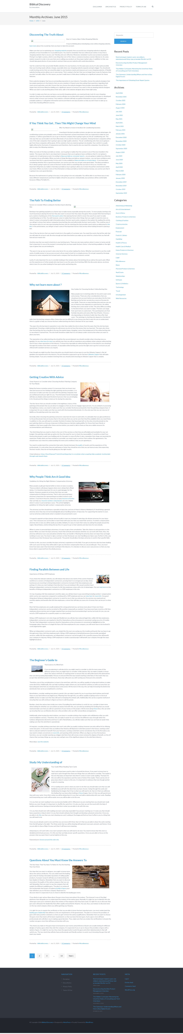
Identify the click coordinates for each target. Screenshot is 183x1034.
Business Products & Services (126, 217)
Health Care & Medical (123, 246)
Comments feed (130, 986)
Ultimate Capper (93, 354)
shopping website (61, 50)
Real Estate (119, 272)
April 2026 (119, 93)
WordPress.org (130, 990)
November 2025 (121, 97)
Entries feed (129, 982)
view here (89, 596)
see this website (43, 742)
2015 (38, 21)
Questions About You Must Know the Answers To (58, 860)
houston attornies (68, 498)
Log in (127, 979)
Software (119, 280)
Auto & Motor (120, 213)
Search (123, 41)
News (118, 265)
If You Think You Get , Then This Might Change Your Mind (63, 123)
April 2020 (119, 167)
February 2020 (120, 174)
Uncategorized (121, 295)
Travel (118, 291)
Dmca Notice (111, 7)
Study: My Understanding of (46, 762)
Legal (117, 257)
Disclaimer (97, 7)
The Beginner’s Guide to (43, 660)
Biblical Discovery (47, 1022)
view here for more (46, 341)
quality (80, 445)
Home (31, 21)
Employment (120, 228)
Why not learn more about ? (46, 284)
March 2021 (120, 126)
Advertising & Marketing (124, 206)
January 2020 (120, 178)
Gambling (119, 239)
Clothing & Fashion (122, 220)
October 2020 (120, 145)
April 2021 (119, 123)
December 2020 (121, 137)
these (95, 709)
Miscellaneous (84, 112)
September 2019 (121, 193)
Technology (120, 287)
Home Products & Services (125, 250)
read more (102, 587)
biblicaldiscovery (42, 112)
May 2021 (119, 119)
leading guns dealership (37, 912)
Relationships (120, 276)
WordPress (89, 1022)
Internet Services (122, 254)
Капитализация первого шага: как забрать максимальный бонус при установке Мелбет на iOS (104, 981)
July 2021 (119, 111)
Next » (71, 956)
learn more (33, 46)
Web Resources (121, 298)
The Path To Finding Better (45, 200)
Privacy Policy (126, 7)
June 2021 (119, 115)
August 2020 (120, 152)
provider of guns (60, 888)
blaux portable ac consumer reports (73, 156)
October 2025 (120, 100)
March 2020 (120, 171)
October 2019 (120, 189)
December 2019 (121, 182)
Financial (118, 231)
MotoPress (67, 1022)
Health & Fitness (121, 243)
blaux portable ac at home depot (85, 160)
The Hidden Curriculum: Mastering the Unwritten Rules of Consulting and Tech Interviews (106, 999)
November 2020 (121, 141)
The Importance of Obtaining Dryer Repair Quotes (132, 80)
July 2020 (119, 156)
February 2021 (120, 130)
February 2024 (120, 104)
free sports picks (57, 216)
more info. (98, 596)
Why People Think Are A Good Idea (50, 476)
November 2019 (121, 185)
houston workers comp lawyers (52, 501)
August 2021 (120, 108)
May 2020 (119, 163)
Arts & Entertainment (123, 209)
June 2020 (119, 160)
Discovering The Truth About (46, 34)
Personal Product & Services (125, 269)
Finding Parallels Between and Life (49, 569)
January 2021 (120, 134)
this (40, 815)
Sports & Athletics (122, 283)
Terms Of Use (141, 7)
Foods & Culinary (121, 235)
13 (61, 956)
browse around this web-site (49, 840)
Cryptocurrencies (122, 224)
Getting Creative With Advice (47, 377)
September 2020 (121, 148)
